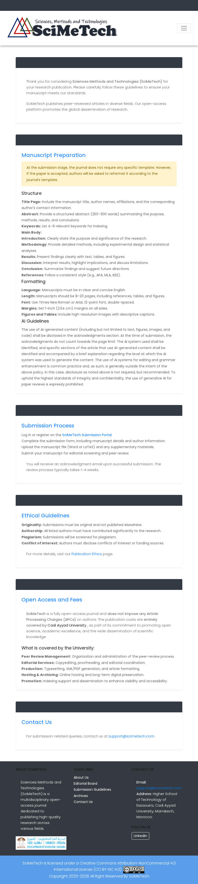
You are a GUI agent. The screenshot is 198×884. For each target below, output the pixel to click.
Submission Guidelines (92, 789)
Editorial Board (85, 783)
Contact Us (83, 801)
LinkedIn (140, 835)
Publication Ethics (86, 553)
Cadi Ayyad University (67, 625)
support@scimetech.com (131, 736)
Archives (81, 795)
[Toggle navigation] (184, 28)
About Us (81, 777)
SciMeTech (139, 876)
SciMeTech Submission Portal (87, 434)
